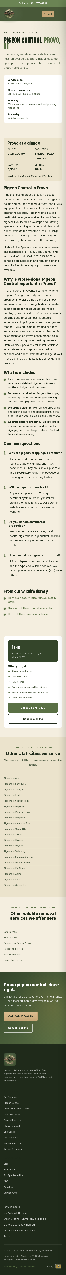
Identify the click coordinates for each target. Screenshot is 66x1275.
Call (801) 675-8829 (33, 707)
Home (6, 32)
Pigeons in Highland (14, 840)
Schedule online (33, 718)
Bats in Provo (11, 932)
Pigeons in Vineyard (14, 789)
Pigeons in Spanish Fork (16, 800)
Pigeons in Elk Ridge (14, 868)
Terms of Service (27, 1266)
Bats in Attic (10, 1169)
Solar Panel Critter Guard (16, 1108)
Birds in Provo (11, 937)
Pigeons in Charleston (15, 885)
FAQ (6, 1181)
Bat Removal (10, 1097)
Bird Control (10, 1131)
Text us (8, 1236)
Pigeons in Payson (13, 845)
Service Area (10, 1192)
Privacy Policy (10, 1266)
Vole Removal (11, 1137)
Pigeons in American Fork (17, 823)
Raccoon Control (12, 1114)
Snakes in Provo (12, 954)
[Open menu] (59, 14)
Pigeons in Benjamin (14, 817)
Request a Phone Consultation (19, 1230)
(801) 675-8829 (38, 3)
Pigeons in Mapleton (14, 806)
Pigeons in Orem (12, 778)
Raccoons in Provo (13, 948)
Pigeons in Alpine (12, 874)
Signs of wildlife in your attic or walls (30, 608)
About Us (8, 1187)
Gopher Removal (12, 1143)
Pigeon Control (20, 32)
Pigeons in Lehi (12, 879)
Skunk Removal (12, 1126)
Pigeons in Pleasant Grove (17, 812)
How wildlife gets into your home (28, 613)
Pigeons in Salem (13, 834)
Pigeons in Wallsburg (14, 851)
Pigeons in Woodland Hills (17, 862)
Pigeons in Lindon (13, 795)
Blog (6, 1163)
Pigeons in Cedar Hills (15, 829)
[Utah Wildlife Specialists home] (9, 13)
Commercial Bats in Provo (17, 943)
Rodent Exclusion (13, 1149)
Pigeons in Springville (15, 784)
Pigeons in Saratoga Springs (18, 857)
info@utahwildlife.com (15, 1213)
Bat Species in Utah (14, 1175)
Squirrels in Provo (13, 960)
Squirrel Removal (12, 1120)
